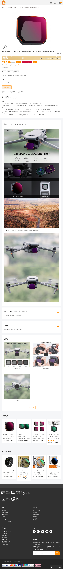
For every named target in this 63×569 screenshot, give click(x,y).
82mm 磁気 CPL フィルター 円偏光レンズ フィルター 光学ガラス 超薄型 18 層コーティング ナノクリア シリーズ (38, 472)
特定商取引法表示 (6, 542)
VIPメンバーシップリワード (8, 521)
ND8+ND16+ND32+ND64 (20, 75)
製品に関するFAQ (37, 514)
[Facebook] (34, 531)
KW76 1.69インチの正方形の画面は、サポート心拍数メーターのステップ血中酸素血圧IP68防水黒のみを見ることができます (8, 472)
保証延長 (35, 516)
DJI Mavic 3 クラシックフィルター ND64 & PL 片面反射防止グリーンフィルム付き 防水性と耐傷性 (9, 436)
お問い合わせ (5, 512)
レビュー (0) (12, 124)
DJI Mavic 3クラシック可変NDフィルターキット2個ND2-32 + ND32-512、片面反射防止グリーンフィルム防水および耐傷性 (24, 436)
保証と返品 (4, 537)
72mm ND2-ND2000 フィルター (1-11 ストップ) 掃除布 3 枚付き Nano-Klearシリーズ (53, 472)
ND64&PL (16, 71)
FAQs (19, 124)
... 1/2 (32, 407)
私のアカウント (36, 510)
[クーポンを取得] (18, 65)
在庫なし (6, 87)
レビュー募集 (5, 544)
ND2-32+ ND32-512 (7, 75)
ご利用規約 (4, 533)
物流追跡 (35, 519)
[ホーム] (4, 2)
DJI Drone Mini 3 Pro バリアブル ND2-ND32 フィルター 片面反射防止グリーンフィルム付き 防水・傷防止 (53, 436)
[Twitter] (42, 531)
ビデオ (24, 124)
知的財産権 (4, 539)
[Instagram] (38, 531)
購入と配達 (4, 535)
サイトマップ (5, 514)
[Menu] (51, 3)
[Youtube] (46, 531)
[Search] (55, 3)
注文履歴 (35, 512)
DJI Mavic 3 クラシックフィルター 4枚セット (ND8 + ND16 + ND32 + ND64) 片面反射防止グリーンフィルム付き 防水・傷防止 (39, 436)
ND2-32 (4, 71)
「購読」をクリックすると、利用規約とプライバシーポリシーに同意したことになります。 (47, 548)
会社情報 (4, 510)
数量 (3, 79)
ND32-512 (9, 71)
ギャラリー (4, 519)
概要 (5, 124)
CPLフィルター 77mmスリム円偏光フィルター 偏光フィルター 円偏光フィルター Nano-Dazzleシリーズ (24, 472)
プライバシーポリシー (7, 531)
